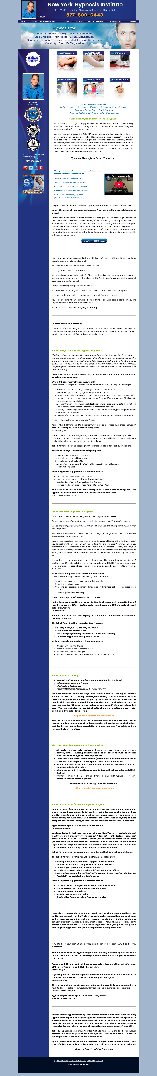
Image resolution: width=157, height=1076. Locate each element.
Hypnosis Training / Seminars (72, 21)
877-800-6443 (33, 161)
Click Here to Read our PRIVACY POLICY (78, 1065)
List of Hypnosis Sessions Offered (43, 21)
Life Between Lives (115, 21)
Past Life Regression (95, 21)
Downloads (132, 21)
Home (23, 21)
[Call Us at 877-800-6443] (78, 10)
